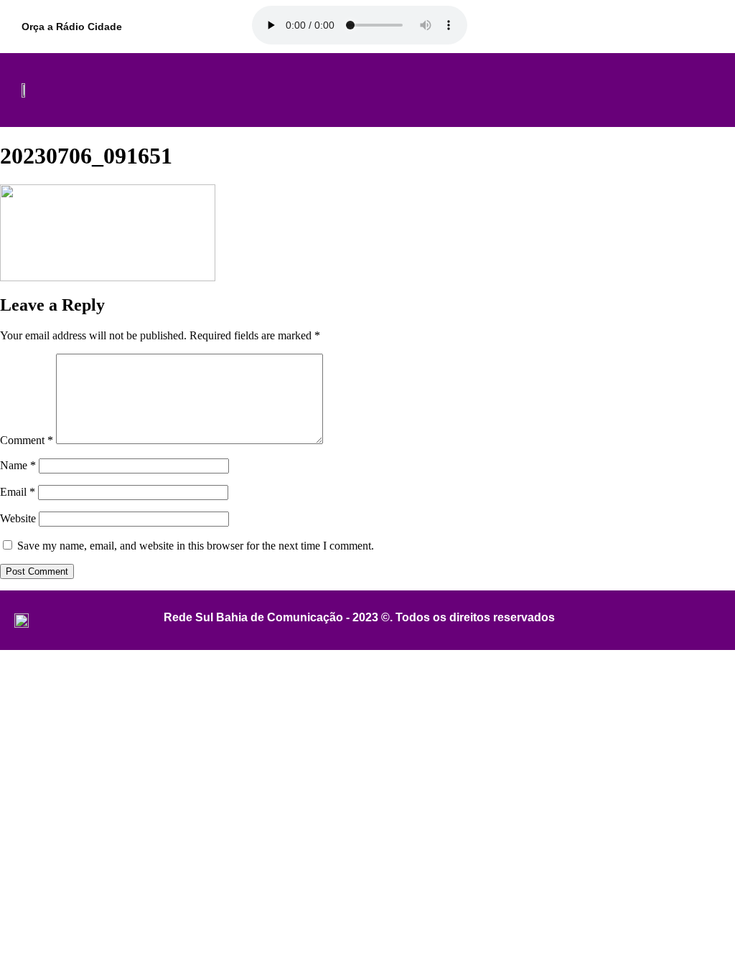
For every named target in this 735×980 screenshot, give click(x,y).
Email (17, 492)
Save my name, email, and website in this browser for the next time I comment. (195, 546)
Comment (26, 440)
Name (18, 465)
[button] (365, 90)
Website (18, 518)
